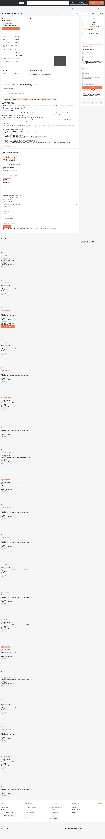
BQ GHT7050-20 (6, 537)
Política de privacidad (30, 809)
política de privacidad (35, 228)
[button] (73, 13)
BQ (15, 33)
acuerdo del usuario (51, 228)
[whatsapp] (4, 173)
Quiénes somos (5, 807)
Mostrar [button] (15, 170)
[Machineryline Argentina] (9, 2)
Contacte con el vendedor (11, 28)
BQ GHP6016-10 (6, 729)
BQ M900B (4, 619)
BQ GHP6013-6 (5, 674)
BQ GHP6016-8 (5, 701)
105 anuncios (11, 159)
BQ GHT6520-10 (6, 784)
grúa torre (16, 39)
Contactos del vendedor (7, 812)
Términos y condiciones (30, 807)
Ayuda (2, 809)
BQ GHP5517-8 (5, 647)
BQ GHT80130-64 (6, 592)
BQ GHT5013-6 (5, 282)
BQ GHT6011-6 (5, 370)
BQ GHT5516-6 (5, 342)
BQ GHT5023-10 (6, 310)
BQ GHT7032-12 (6, 480)
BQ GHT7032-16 (6, 507)
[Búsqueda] (28, 3)
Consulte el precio (9, 23)
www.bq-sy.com (7, 178)
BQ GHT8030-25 (6, 564)
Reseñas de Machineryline (31, 815)
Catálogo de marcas (30, 817)
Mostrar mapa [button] (30, 194)
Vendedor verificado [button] (10, 157)
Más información (86, 46)
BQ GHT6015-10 (6, 397)
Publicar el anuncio (7, 326)
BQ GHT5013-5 (5, 255)
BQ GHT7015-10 (6, 425)
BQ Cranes (6, 156)
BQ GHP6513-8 (5, 756)
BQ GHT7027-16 (6, 452)
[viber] (8, 173)
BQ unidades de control (86, 242)
